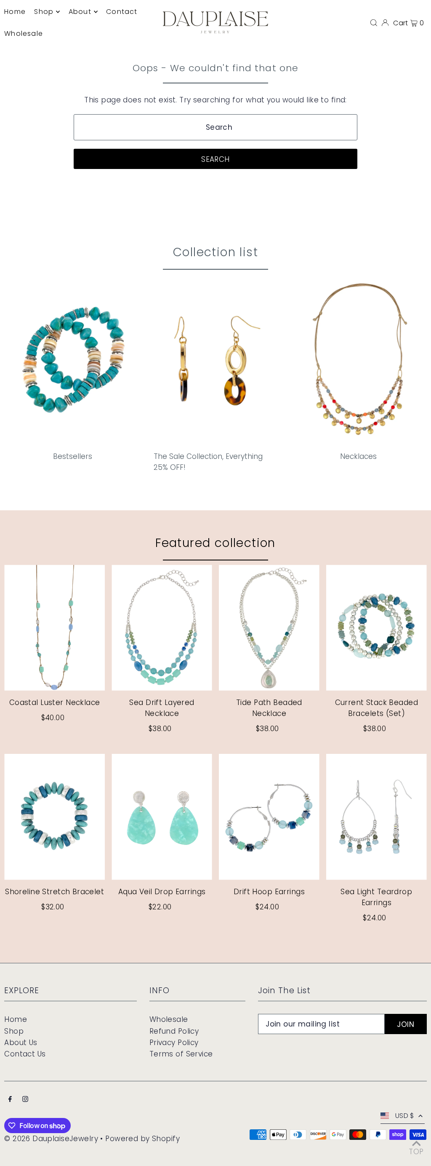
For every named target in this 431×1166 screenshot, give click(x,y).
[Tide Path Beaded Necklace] (269, 628)
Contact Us (24, 1054)
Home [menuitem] (15, 11)
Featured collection (215, 543)
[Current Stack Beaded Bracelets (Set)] (376, 628)
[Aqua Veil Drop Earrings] (162, 817)
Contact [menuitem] (121, 11)
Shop (14, 1031)
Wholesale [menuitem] (23, 33)
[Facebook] (10, 1099)
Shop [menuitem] (43, 11)
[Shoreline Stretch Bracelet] (54, 817)
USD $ (404, 1115)
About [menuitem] (80, 11)
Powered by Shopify (142, 1139)
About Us (20, 1042)
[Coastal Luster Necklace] (54, 628)
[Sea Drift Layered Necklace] (162, 628)
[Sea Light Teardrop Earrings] (376, 817)
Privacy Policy (174, 1042)
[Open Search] (374, 22)
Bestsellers (72, 456)
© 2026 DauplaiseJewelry (51, 1139)
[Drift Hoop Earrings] (269, 817)
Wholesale (168, 1019)
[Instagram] (25, 1099)
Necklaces (358, 456)
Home (15, 1019)
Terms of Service (181, 1054)
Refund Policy (174, 1031)
